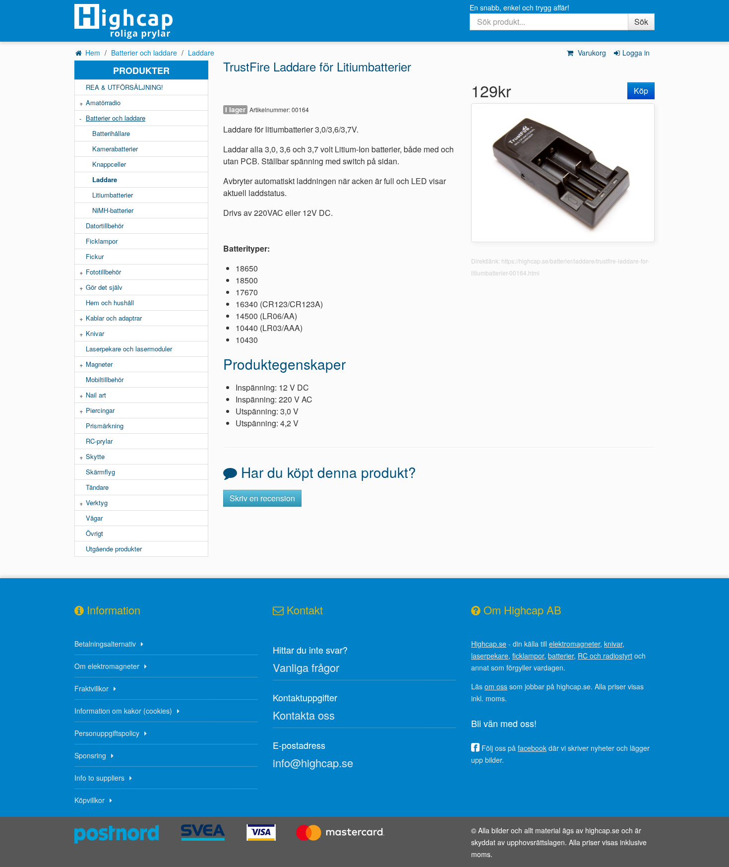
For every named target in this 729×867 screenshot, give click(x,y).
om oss (496, 686)
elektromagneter (574, 644)
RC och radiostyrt (605, 656)
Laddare (201, 53)
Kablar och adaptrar (114, 318)
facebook (532, 748)
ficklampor (528, 656)
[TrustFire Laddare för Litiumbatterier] (563, 171)
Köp (641, 90)
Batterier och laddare (144, 53)
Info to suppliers (99, 778)
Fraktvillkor (91, 688)
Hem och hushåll (110, 302)
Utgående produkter (114, 548)
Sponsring (90, 755)
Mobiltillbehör (104, 379)
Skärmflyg (100, 471)
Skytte (95, 456)
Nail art (96, 395)
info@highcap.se (313, 762)
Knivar (95, 333)
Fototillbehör (103, 271)
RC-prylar (99, 441)
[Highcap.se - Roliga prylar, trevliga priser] (141, 21)
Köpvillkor (89, 800)
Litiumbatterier (112, 195)
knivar (613, 644)
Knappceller (109, 164)
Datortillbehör (104, 225)
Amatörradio (103, 102)
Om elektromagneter (106, 666)
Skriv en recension (262, 498)
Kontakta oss (304, 715)
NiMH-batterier (112, 210)
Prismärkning (104, 425)
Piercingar (100, 410)
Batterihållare (111, 133)
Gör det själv (104, 287)
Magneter (99, 364)
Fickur (95, 256)
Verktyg (97, 502)
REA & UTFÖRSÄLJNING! (124, 87)
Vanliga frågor (306, 667)
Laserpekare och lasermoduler (129, 348)
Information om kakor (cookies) (123, 711)
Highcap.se (488, 644)
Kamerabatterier (115, 148)
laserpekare (489, 656)
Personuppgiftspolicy (106, 733)
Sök (641, 21)
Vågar (94, 518)
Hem (92, 53)
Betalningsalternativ (105, 644)
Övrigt (94, 533)
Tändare (97, 487)
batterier (561, 656)
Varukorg (591, 53)
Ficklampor (102, 241)
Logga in (636, 53)
